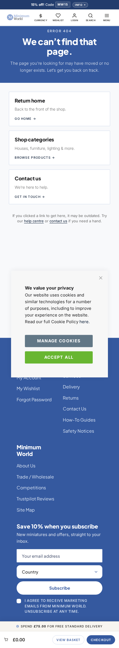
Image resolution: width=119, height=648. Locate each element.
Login (74, 20)
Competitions (31, 487)
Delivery (71, 387)
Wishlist (58, 20)
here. (84, 321)
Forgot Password (34, 399)
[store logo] (18, 17)
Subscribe (59, 587)
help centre (34, 221)
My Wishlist (28, 388)
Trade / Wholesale (35, 477)
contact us (58, 221)
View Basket (68, 640)
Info (78, 4)
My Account (29, 377)
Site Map (26, 510)
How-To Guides (79, 420)
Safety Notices (78, 431)
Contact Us (74, 409)
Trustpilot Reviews (35, 499)
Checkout (101, 640)
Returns (71, 398)
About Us (26, 465)
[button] (41, 17)
